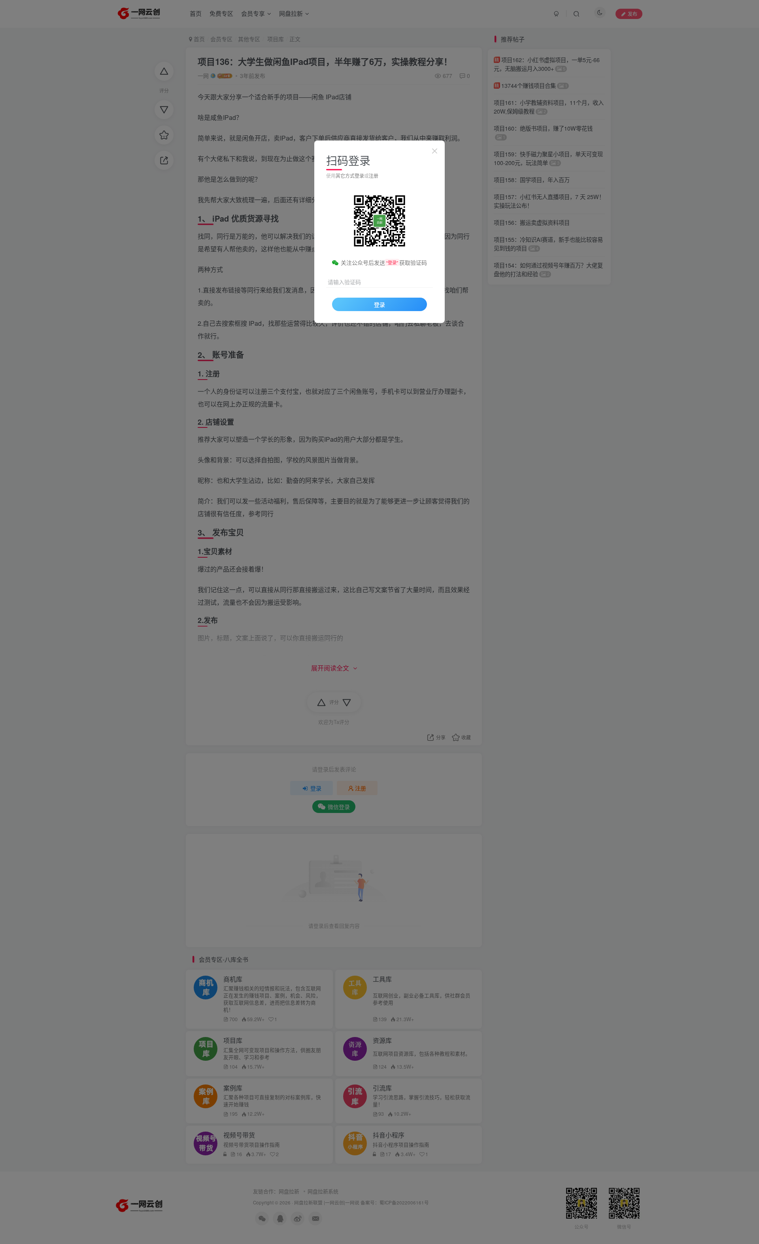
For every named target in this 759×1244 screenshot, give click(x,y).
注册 (373, 175)
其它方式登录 (350, 175)
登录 (379, 304)
